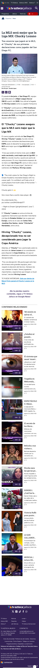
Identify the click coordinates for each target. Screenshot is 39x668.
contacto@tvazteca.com (27, 631)
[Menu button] (2, 8)
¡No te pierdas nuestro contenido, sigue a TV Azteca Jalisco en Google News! (19, 294)
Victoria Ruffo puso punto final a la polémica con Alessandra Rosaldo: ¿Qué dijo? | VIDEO (30, 514)
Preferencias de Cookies (22, 639)
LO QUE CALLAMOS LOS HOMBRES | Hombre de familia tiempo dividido (30, 536)
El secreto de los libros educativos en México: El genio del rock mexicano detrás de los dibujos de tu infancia (30, 425)
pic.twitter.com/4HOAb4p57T (13, 202)
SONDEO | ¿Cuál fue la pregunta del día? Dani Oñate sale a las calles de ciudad (29, 491)
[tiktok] (20, 612)
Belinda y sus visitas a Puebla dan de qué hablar (30, 447)
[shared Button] (6, 92)
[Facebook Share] (9, 92)
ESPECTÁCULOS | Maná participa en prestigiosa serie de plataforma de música (30, 402)
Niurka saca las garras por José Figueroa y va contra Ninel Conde (30, 469)
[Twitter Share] (3, 92)
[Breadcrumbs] (4, 18)
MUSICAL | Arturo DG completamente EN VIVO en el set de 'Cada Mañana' (30, 558)
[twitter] (13, 612)
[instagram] (16, 612)
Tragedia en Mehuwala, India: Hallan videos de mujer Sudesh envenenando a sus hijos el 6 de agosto (30, 380)
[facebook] (23, 612)
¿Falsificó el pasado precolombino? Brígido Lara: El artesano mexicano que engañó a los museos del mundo (30, 335)
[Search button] (36, 8)
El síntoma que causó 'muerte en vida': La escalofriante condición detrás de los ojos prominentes (30, 358)
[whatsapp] (26, 612)
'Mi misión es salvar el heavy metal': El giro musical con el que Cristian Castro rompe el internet (30, 313)
